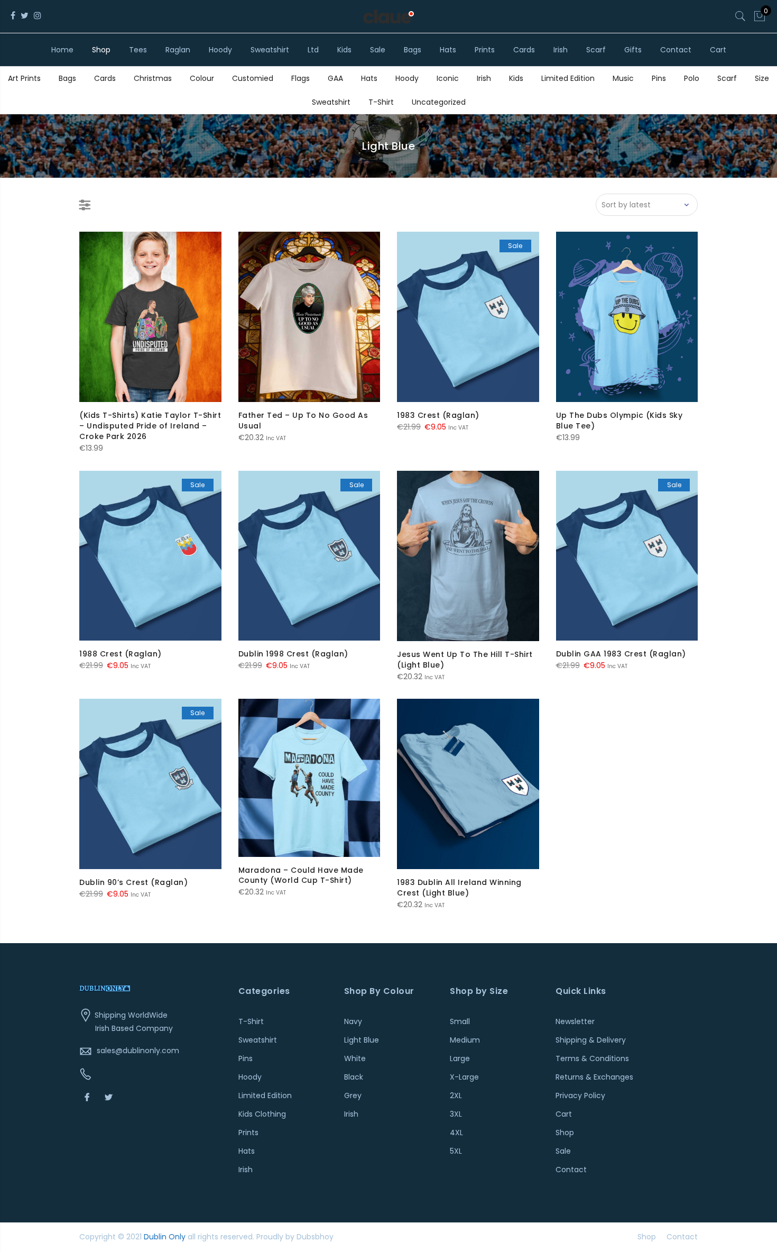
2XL (456, 1095)
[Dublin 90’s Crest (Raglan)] (150, 784)
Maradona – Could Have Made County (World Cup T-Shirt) (301, 875)
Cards (524, 49)
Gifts (633, 49)
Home (62, 49)
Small (460, 1021)
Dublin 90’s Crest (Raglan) (133, 882)
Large (460, 1058)
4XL (456, 1132)
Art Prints (24, 78)
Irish (560, 49)
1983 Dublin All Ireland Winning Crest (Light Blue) (459, 887)
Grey (353, 1095)
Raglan (177, 49)
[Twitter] (110, 1096)
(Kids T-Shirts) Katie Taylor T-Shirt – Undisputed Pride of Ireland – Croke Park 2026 (150, 426)
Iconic (448, 78)
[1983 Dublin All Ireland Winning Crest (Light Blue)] (468, 784)
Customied (252, 78)
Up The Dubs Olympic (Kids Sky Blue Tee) (619, 420)
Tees (138, 49)
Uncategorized (439, 102)
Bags (412, 49)
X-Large (464, 1077)
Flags (300, 78)
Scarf (596, 49)
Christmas (153, 78)
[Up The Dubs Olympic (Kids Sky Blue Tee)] (627, 317)
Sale (377, 49)
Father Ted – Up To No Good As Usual (303, 420)
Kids (344, 49)
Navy (353, 1021)
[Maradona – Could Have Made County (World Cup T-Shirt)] (309, 777)
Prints (485, 49)
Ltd (313, 49)
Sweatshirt (270, 49)
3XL (456, 1114)
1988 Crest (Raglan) (120, 654)
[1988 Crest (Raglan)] (150, 556)
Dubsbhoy (315, 1236)
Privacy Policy (580, 1095)
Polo (691, 78)
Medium (465, 1040)
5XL (456, 1151)
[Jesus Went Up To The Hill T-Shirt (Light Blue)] (468, 556)
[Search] (740, 16)
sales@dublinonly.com (138, 1050)
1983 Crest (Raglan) (438, 415)
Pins (659, 78)
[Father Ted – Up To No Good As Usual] (309, 317)
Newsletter (575, 1021)
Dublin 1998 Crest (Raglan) (293, 654)
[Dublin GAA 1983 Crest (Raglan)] (627, 556)
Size (762, 78)
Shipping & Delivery (591, 1040)
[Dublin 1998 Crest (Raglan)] (309, 556)
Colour (202, 78)
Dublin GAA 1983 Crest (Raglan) (621, 654)
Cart (718, 49)
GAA (335, 78)
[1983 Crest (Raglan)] (468, 317)
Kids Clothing (262, 1114)
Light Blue (361, 1040)
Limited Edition (568, 78)
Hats (448, 49)
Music (623, 78)
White (355, 1058)
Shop (101, 49)
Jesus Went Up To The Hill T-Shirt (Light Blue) (465, 659)
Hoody (220, 49)
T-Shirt (381, 102)
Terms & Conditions (592, 1058)
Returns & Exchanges (594, 1077)
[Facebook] (88, 1096)
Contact (675, 49)
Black (353, 1077)
